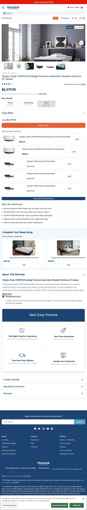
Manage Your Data (67, 454)
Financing (7, 18)
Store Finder (75, 7)
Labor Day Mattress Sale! (43, 2)
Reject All (76, 505)
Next (81, 43)
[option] (10, 104)
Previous (5, 43)
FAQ (32, 443)
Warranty (34, 447)
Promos (66, 18)
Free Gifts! (7, 113)
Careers (5, 447)
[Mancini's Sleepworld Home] (13, 7)
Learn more (43, 94)
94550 (83, 84)
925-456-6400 (44, 468)
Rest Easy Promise (9, 454)
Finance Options (66, 450)
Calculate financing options (43, 199)
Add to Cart (43, 125)
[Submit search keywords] (4, 13)
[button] (55, 18)
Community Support (9, 443)
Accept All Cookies (59, 505)
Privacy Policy (65, 443)
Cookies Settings (9, 505)
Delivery (63, 447)
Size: (7, 98)
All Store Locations (8, 450)
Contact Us (35, 440)
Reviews (8, 393)
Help (83, 18)
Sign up (79, 422)
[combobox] (43, 13)
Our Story (5, 440)
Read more (7, 294)
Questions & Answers (14, 386)
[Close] (83, 498)
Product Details (11, 379)
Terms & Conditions (67, 440)
